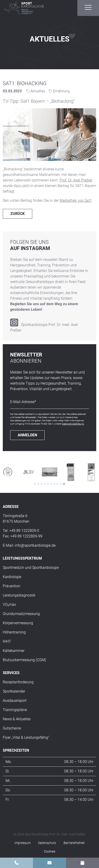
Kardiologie (12, 577)
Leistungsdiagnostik (19, 595)
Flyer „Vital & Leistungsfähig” (26, 737)
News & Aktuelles (17, 719)
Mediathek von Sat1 (76, 200)
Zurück (17, 213)
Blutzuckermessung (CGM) (24, 660)
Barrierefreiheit (74, 843)
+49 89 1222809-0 (24, 530)
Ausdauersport (14, 700)
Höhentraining (14, 632)
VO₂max (9, 604)
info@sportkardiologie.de (35, 545)
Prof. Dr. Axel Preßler (76, 180)
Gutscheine (12, 728)
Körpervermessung (18, 623)
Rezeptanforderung (18, 682)
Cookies (49, 851)
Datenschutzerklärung (73, 423)
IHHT (7, 641)
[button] (88, 7)
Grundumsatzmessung (21, 614)
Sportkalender (14, 691)
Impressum (23, 843)
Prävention (11, 586)
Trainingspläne (15, 710)
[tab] (35, 484)
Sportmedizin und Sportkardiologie (31, 567)
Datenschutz (47, 843)
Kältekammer (13, 650)
